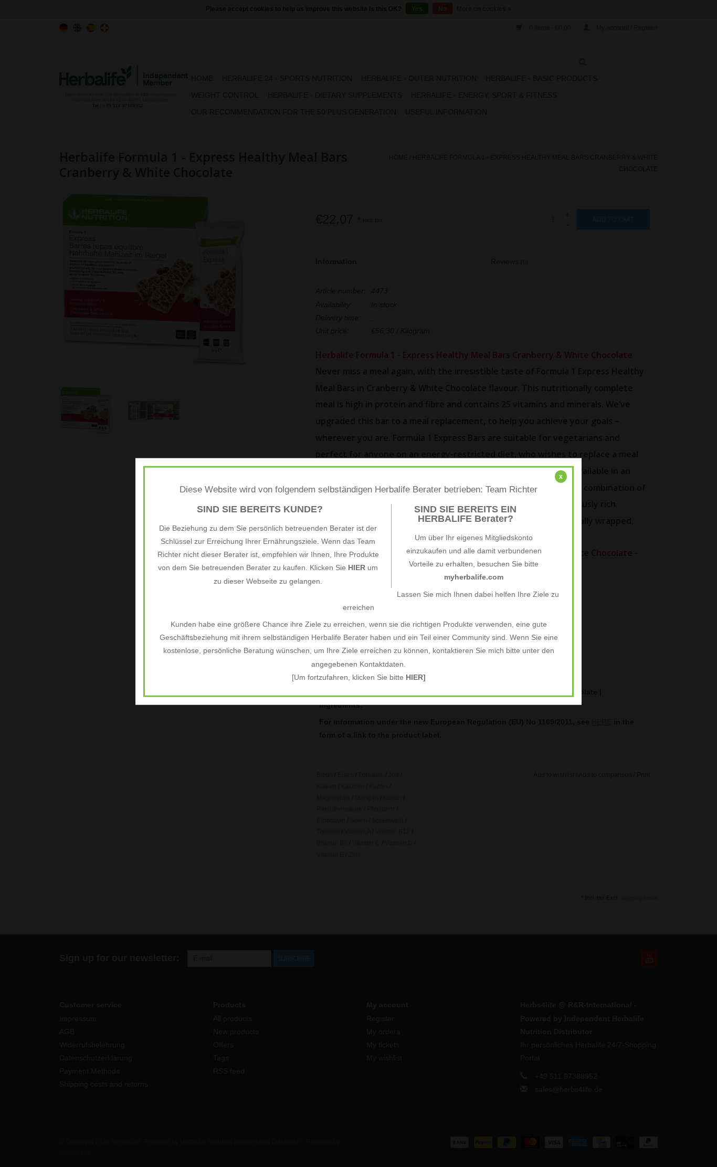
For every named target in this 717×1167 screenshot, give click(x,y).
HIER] (416, 676)
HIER (356, 567)
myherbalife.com (473, 577)
